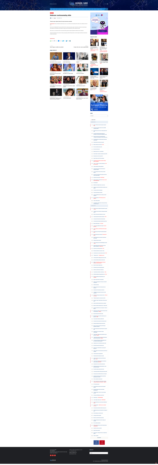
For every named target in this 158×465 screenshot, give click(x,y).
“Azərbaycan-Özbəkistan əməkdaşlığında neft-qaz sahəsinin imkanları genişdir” (99, 340)
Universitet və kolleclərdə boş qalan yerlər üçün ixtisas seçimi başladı (100, 175)
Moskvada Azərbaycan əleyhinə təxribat (100, 295)
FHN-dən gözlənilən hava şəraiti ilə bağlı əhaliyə (100, 425)
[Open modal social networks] (70, 41)
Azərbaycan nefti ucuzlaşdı (97, 415)
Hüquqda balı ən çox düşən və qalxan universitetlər (99, 332)
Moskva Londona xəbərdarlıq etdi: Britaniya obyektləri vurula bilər (99, 326)
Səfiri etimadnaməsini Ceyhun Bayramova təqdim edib (100, 329)
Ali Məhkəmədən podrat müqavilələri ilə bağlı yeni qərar (100, 410)
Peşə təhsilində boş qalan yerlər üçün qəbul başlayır (99, 387)
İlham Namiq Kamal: (99, 198)
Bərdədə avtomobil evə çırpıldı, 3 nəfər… (99, 250)
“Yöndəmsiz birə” (99, 255)
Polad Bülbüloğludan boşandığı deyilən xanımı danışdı (94, 49)
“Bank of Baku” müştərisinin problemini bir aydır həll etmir (100, 335)
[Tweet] (63, 41)
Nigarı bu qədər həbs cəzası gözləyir (99, 279)
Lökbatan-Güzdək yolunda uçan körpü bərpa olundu (100, 358)
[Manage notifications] (156, 463)
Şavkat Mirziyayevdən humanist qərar (98, 345)
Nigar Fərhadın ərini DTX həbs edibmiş (99, 158)
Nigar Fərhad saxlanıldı (97, 430)
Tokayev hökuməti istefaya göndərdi (98, 166)
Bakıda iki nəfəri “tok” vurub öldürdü (98, 151)
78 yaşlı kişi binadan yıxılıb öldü (98, 192)
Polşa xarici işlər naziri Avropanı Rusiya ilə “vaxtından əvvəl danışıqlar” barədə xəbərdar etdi (100, 137)
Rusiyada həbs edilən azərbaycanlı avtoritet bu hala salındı (94, 64)
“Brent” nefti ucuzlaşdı (97, 200)
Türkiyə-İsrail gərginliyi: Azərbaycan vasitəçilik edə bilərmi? (100, 282)
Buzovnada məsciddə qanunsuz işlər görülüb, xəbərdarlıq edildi (100, 128)
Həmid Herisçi (98, 397)
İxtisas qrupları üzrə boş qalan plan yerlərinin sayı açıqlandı (100, 351)
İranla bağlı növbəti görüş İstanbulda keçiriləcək (100, 221)
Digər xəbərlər (99, 437)
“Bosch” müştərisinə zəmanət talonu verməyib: (100, 381)
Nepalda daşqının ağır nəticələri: (100, 235)
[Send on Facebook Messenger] (60, 41)
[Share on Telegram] (67, 41)
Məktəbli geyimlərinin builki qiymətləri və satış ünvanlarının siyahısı (100, 366)
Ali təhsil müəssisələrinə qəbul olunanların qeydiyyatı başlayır (99, 169)
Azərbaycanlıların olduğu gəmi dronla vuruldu (100, 257)
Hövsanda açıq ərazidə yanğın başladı (99, 267)
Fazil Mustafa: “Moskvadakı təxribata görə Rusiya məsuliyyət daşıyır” (100, 203)
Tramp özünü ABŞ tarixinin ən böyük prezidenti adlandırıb (100, 195)
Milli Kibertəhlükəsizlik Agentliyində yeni (100, 274)
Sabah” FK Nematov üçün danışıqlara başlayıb (100, 125)
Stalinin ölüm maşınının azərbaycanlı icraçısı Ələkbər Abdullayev (100, 246)
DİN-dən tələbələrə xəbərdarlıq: (100, 180)
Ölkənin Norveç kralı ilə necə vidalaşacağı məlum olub (100, 131)
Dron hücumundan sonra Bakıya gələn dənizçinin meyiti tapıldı (100, 139)
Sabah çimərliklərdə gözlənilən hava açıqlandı (100, 303)
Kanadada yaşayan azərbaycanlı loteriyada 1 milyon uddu (94, 77)
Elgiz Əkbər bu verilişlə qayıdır (68, 73)
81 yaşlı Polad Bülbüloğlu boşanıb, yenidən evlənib (104, 62)
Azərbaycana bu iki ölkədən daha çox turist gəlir (100, 373)
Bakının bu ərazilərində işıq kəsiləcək (98, 417)
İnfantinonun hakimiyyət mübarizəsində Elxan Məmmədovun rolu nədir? (100, 376)
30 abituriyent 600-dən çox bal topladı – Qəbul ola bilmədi (100, 308)
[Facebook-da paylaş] (55, 41)
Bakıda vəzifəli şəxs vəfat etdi (99, 144)
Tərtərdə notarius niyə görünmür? (98, 353)
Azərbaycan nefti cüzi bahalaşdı (98, 190)
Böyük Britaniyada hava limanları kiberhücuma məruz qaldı (100, 238)
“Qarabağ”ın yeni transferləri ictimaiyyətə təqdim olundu (100, 211)
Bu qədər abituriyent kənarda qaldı (98, 313)
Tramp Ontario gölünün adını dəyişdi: (100, 226)
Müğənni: (99, 262)
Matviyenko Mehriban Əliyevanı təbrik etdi (99, 323)
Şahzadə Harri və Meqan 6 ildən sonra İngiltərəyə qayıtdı (100, 433)
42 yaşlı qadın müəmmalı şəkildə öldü (98, 318)
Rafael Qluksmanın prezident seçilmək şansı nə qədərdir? (99, 316)
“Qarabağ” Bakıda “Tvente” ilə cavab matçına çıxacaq (99, 392)
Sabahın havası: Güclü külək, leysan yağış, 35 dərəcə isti (99, 348)
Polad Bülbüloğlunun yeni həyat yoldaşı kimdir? (93, 88)
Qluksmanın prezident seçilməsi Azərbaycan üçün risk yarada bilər (100, 311)
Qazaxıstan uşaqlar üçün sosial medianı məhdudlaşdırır (98, 390)
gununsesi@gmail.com (74, 452)
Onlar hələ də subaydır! (80, 73)
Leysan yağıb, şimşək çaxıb (99, 399)
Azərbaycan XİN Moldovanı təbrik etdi (99, 395)
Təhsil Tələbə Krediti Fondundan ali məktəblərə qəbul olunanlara (100, 361)
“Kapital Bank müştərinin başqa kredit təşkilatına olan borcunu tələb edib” (100, 337)
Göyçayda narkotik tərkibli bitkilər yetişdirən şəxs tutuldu (100, 187)
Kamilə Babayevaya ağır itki (80, 85)
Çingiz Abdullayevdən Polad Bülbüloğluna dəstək (100, 243)
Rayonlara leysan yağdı (99, 177)
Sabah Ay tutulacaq (96, 284)
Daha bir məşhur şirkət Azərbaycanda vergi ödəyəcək (99, 287)
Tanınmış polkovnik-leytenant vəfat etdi (100, 216)
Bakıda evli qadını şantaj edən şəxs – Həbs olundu (100, 305)
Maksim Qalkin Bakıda (98, 223)
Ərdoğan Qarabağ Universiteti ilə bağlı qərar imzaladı (100, 420)
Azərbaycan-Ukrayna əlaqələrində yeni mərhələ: (103, 89)
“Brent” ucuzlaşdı (96, 435)
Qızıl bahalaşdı (95, 182)
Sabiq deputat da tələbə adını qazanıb (99, 142)
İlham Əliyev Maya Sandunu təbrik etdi (99, 369)
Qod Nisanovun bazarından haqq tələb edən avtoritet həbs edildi (103, 49)
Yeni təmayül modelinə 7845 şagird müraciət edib (100, 371)
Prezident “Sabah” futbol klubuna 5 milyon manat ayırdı (100, 300)
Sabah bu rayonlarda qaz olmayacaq (98, 269)
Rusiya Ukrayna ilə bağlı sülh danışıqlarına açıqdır (100, 209)
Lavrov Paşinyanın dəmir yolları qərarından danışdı (99, 172)
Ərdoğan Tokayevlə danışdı (97, 240)
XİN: (99, 161)
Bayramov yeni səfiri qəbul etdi (99, 248)
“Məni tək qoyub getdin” (67, 98)
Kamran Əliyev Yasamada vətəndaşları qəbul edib (100, 153)
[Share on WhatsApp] (51, 41)
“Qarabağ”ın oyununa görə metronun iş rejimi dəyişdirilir (100, 292)
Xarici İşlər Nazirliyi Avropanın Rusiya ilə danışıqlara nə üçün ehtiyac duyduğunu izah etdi (100, 134)
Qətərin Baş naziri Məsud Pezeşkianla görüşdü (100, 232)
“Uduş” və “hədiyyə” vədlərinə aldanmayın (100, 164)
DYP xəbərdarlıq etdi (96, 384)
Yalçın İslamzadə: (100, 405)
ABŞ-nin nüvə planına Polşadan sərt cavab (99, 214)
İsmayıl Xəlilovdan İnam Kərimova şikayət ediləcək (103, 77)
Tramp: (100, 229)
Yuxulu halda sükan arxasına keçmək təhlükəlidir (100, 402)
